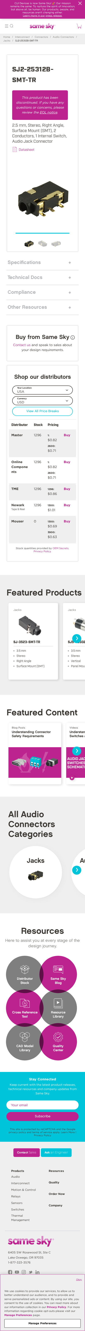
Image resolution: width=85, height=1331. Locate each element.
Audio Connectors (63, 37)
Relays (15, 1196)
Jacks (6, 41)
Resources (56, 1171)
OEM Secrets (60, 548)
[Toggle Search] (11, 27)
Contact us (22, 345)
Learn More (68, 1132)
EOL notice (48, 112)
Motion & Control (23, 1189)
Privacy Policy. (42, 551)
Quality (54, 1182)
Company (55, 1205)
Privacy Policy (42, 1135)
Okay (79, 1279)
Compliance (22, 292)
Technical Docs (25, 277)
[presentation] (76, 638)
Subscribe (42, 1116)
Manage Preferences (18, 1315)
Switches (17, 1209)
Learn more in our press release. (42, 15)
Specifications (24, 262)
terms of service (42, 1132)
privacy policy (17, 1132)
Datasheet (26, 149)
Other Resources (27, 307)
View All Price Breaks (42, 411)
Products (17, 1171)
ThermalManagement (20, 1218)
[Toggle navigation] (6, 27)
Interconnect (22, 37)
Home (6, 37)
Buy (67, 435)
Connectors (41, 37)
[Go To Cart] (78, 26)
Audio (15, 1176)
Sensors (16, 1203)
